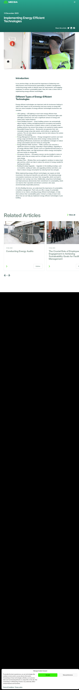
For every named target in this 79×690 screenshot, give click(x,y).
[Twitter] (68, 28)
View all (72, 215)
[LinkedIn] (71, 28)
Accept (48, 675)
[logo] (12, 2)
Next (8, 275)
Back (5, 275)
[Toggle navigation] (74, 2)
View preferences (68, 675)
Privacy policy (19, 687)
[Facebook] (74, 28)
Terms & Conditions (8, 687)
